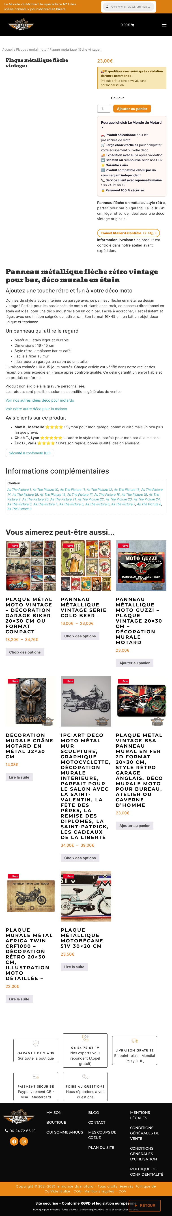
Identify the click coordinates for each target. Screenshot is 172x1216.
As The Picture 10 (45, 489)
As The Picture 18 (107, 494)
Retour (147, 1205)
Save (15, 545)
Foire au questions (85, 1086)
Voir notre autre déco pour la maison (36, 409)
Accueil (7, 50)
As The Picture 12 (99, 489)
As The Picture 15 (25, 494)
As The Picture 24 (147, 499)
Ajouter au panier (132, 108)
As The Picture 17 (79, 494)
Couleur (117, 98)
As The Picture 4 (45, 504)
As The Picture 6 (97, 504)
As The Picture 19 (134, 494)
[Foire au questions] (85, 1076)
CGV (122, 1191)
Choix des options (25, 652)
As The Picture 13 (127, 489)
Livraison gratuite (135, 1050)
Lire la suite (19, 777)
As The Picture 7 (123, 504)
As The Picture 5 (71, 504)
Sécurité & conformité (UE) (30, 453)
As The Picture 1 (19, 489)
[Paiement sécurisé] (35, 1076)
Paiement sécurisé (36, 1086)
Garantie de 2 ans (35, 1053)
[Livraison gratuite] (134, 1040)
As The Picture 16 (52, 494)
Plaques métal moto (31, 50)
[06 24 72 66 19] (85, 1038)
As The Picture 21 (63, 499)
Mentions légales (99, 1191)
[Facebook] (14, 1141)
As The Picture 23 (119, 499)
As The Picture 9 (19, 509)
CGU (76, 1191)
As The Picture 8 (149, 504)
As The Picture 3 (19, 504)
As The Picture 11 (72, 489)
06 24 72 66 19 (85, 1047)
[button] (164, 24)
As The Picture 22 (91, 499)
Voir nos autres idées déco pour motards (40, 400)
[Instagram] (23, 1141)
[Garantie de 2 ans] (35, 1043)
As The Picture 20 (35, 499)
